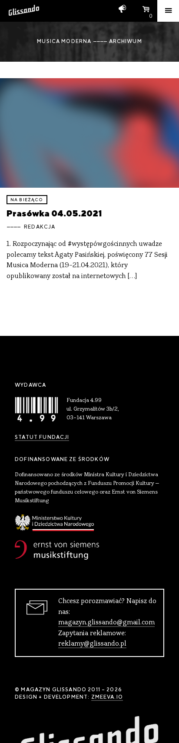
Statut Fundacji (42, 437)
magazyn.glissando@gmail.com (106, 622)
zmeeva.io (107, 697)
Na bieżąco (26, 199)
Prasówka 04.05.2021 (54, 213)
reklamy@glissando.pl (92, 643)
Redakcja (39, 227)
